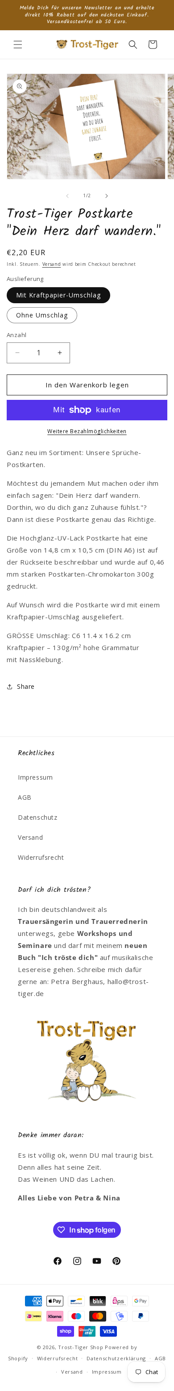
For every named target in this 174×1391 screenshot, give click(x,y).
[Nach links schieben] (67, 196)
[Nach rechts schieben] (106, 196)
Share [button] (26, 686)
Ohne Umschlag (42, 315)
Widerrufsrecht (41, 857)
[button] (18, 44)
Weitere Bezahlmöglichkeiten (87, 431)
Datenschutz (38, 817)
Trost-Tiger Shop (80, 1347)
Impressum (35, 777)
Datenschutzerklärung (116, 1358)
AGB (25, 797)
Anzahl (16, 335)
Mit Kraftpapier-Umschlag (58, 295)
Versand (51, 264)
